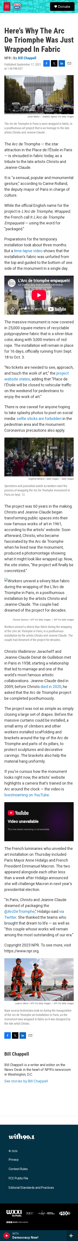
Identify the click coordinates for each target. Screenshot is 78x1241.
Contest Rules (18, 1169)
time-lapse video (28, 251)
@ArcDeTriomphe (19, 911)
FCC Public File (18, 1178)
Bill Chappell (27, 58)
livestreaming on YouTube (26, 795)
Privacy (14, 1159)
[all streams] (72, 1235)
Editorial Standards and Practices (31, 1187)
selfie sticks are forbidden (39, 418)
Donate (64, 6)
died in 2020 (51, 686)
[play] (6, 1235)
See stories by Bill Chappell (26, 1081)
